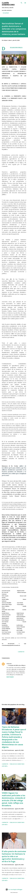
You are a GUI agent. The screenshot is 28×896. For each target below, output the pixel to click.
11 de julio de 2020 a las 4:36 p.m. (17, 665)
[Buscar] (21, 3)
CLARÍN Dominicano (8, 3)
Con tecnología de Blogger (15, 889)
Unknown (9, 663)
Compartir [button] (21, 651)
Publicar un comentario (17, 764)
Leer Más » (5, 766)
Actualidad (6, 13)
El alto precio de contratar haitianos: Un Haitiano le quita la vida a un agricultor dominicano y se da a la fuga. (14, 856)
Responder (10, 677)
